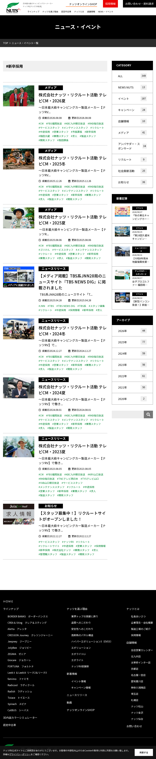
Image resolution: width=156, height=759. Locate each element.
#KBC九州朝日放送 (74, 123)
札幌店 (134, 700)
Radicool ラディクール (21, 685)
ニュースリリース (54, 268)
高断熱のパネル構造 (82, 635)
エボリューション (81, 647)
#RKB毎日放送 (96, 123)
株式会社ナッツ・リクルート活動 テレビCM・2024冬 (73, 330)
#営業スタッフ (60, 132)
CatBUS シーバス (18, 710)
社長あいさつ (138, 616)
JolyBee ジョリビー (20, 647)
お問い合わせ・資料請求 (139, 4)
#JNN (42, 306)
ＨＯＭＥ (8, 601)
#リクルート (97, 127)
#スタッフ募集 (97, 306)
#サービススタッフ (49, 127)
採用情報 (110, 4)
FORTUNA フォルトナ (21, 666)
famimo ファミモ (18, 679)
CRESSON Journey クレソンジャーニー (30, 635)
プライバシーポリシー (20, 754)
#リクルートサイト (49, 546)
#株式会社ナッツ (61, 550)
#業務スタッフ (60, 136)
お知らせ (51, 506)
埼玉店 (134, 694)
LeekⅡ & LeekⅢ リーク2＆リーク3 (27, 672)
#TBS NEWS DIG (65, 306)
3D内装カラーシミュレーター (20, 717)
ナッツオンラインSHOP (83, 4)
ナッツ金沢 (137, 712)
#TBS (51, 306)
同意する (144, 752)
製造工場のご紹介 (141, 629)
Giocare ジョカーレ (19, 660)
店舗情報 (91, 11)
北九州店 (136, 656)
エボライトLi (78, 654)
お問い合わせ (134, 726)
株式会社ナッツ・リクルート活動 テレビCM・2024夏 (73, 389)
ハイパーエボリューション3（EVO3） (92, 641)
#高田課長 (62, 140)
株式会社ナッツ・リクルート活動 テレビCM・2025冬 (73, 161)
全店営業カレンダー (142, 650)
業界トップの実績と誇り (84, 616)
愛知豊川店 (137, 681)
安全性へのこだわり (82, 629)
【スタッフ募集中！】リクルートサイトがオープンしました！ (72, 516)
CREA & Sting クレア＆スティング (27, 622)
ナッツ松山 (137, 706)
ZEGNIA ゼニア (17, 654)
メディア (51, 87)
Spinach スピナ (17, 704)
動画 (69, 702)
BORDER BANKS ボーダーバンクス (28, 616)
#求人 (74, 136)
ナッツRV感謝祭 (80, 666)
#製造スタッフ (88, 136)
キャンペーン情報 (81, 687)
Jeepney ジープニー (20, 641)
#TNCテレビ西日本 (67, 478)
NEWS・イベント (105, 11)
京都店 (134, 669)
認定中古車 (66, 11)
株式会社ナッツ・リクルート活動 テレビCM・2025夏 (73, 220)
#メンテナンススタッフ (75, 127)
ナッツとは (79, 11)
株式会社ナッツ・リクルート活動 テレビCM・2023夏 (73, 448)
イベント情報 (78, 681)
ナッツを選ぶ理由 (50, 11)
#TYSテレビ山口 (90, 478)
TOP (5, 43)
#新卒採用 (90, 132)
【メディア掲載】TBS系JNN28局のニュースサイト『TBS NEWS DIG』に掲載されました (72, 281)
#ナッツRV (68, 542)
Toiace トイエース (19, 697)
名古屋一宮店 (138, 675)
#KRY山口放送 (95, 474)
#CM (41, 123)
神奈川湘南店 (138, 687)
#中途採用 (44, 132)
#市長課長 (76, 132)
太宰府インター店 (141, 662)
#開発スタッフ (47, 140)
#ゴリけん (44, 249)
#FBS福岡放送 (54, 123)
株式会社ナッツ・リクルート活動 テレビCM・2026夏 (73, 97)
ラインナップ (33, 11)
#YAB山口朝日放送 (49, 483)
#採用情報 (74, 310)
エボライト (77, 660)
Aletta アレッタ (17, 629)
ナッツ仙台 (137, 719)
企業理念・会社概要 (142, 622)
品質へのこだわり (81, 622)
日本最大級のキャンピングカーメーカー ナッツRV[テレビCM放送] (38, 4)
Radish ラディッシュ (20, 691)
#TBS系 (81, 306)
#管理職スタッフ (48, 554)
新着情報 (72, 674)
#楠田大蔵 (44, 136)
